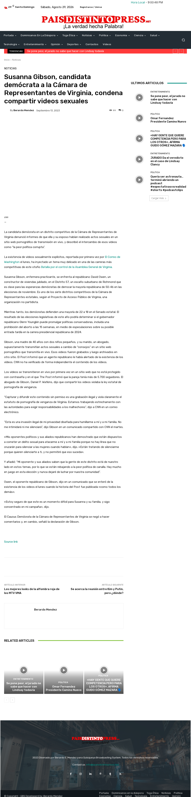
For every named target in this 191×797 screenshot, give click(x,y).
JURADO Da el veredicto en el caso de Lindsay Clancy (167, 161)
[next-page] (12, 700)
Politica (63, 682)
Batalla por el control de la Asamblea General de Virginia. (76, 267)
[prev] (175, 51)
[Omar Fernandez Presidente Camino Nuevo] (64, 670)
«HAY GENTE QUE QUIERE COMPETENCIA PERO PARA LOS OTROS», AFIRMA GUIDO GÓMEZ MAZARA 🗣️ (104, 685)
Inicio (7, 59)
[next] (181, 51)
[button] (183, 40)
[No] (186, 787)
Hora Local (138, 2)
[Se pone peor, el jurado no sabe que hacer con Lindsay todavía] (23, 670)
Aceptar (96, 791)
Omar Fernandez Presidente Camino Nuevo (55, 51)
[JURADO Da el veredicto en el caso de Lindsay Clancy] (139, 159)
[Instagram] (80, 774)
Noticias (16, 59)
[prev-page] (6, 700)
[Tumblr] (110, 774)
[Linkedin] (90, 774)
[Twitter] (166, 71)
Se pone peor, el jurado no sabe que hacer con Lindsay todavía (23, 687)
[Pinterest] (100, 774)
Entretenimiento (23, 679)
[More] (105, 123)
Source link (11, 541)
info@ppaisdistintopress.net (102, 764)
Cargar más (157, 198)
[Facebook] (158, 71)
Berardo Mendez (23, 110)
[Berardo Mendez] (7, 110)
